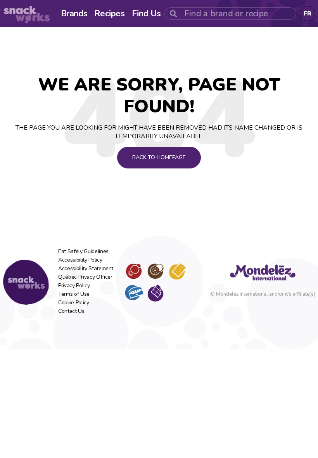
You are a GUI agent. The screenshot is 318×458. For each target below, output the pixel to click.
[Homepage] (26, 13)
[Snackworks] (26, 282)
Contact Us (71, 311)
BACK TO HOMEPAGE (159, 157)
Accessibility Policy (80, 260)
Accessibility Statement (85, 268)
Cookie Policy (73, 302)
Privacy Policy (74, 285)
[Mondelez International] (263, 272)
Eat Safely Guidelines (83, 251)
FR (307, 13)
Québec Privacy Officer (85, 277)
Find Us (146, 13)
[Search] (173, 14)
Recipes (109, 13)
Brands (74, 13)
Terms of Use (74, 294)
